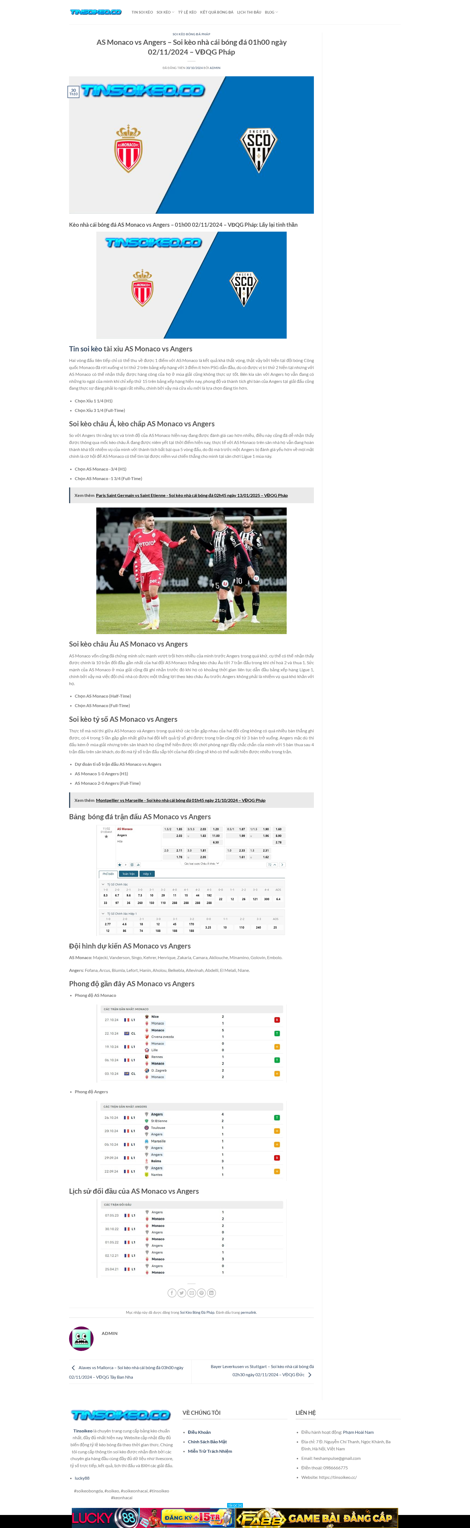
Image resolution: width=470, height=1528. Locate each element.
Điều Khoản (199, 1432)
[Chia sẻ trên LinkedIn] (211, 1292)
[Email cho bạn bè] (191, 1292)
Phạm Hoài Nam (358, 1432)
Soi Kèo (164, 12)
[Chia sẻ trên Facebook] (172, 1292)
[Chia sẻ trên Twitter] (181, 1292)
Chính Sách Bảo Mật (207, 1441)
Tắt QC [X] (235, 1505)
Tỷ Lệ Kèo (187, 12)
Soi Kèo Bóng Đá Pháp (191, 34)
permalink (248, 1312)
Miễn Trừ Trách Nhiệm (210, 1451)
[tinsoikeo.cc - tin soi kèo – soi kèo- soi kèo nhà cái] (96, 12)
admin (215, 68)
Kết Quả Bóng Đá (216, 12)
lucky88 (82, 1477)
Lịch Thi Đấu (249, 12)
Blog (269, 12)
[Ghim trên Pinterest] (201, 1292)
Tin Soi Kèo (142, 12)
